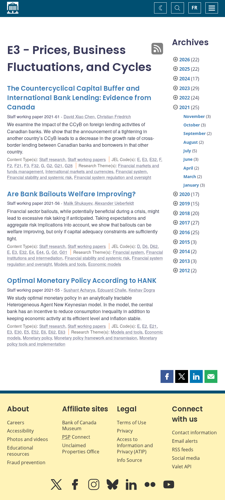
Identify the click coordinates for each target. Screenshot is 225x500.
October (191, 125)
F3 (26, 165)
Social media (186, 458)
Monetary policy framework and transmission (95, 338)
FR (194, 7)
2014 (184, 251)
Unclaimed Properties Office (80, 448)
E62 (52, 332)
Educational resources (20, 451)
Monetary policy (37, 338)
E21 (153, 326)
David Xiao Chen (79, 116)
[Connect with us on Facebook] (75, 488)
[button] (167, 376)
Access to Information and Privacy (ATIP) (135, 445)
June (187, 159)
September (194, 133)
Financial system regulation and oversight (112, 177)
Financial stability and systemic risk (39, 177)
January (191, 185)
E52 (35, 332)
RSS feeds (182, 449)
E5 (26, 332)
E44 (40, 252)
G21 (58, 165)
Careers (15, 422)
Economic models (104, 264)
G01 (63, 252)
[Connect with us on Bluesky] (113, 488)
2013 (184, 261)
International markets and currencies (79, 171)
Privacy (125, 431)
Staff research (52, 159)
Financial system (131, 171)
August (190, 142)
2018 (184, 213)
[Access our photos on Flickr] (150, 488)
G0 (54, 252)
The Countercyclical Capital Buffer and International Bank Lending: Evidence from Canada (79, 98)
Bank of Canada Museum (79, 425)
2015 (184, 242)
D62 (154, 246)
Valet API (181, 466)
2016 (184, 232)
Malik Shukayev (78, 203)
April (188, 168)
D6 (145, 246)
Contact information (194, 432)
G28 (69, 165)
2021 (184, 107)
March (189, 176)
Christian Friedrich (114, 116)
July (187, 150)
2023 (184, 88)
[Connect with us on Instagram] (94, 488)
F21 (18, 165)
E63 (61, 332)
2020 (184, 194)
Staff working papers (87, 159)
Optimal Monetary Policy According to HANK (81, 280)
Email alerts (185, 441)
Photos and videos (27, 439)
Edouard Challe (112, 290)
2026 (184, 59)
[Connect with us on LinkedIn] (131, 488)
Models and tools (70, 264)
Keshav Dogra (142, 290)
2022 (184, 97)
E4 (31, 252)
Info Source (129, 460)
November (194, 116)
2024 (184, 78)
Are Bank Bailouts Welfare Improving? (71, 194)
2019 (184, 203)
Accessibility (20, 431)
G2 (49, 165)
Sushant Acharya (79, 290)
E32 (153, 159)
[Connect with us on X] (56, 488)
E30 (18, 332)
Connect (76, 437)
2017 (184, 222)
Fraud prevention (26, 462)
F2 (9, 165)
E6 (43, 332)
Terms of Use (131, 422)
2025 (184, 69)
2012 (184, 270)
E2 (144, 326)
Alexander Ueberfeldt (114, 203)
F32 (35, 165)
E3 (144, 159)
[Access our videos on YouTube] (169, 488)
